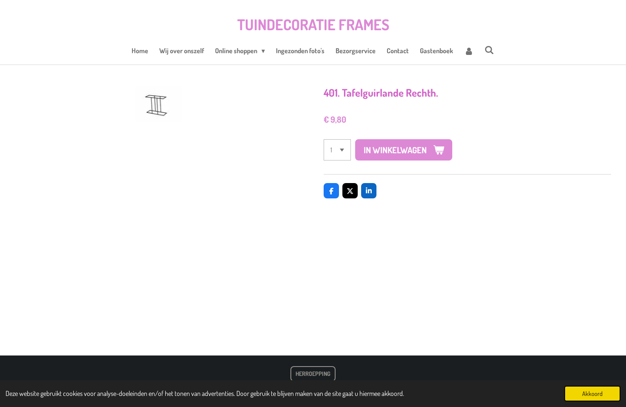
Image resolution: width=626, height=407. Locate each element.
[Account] (469, 50)
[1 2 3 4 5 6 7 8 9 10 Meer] (337, 150)
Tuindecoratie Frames (313, 24)
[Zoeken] (489, 49)
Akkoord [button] (592, 393)
